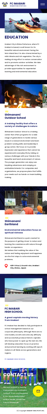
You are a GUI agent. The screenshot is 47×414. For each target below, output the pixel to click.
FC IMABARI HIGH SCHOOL (15, 359)
